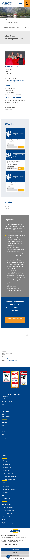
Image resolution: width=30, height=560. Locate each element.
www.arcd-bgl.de (13, 82)
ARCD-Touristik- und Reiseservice (9, 476)
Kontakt (4, 455)
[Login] (27, 3)
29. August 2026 (13, 183)
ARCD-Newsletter (6, 498)
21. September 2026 (14, 140)
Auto (3, 428)
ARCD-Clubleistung (6, 467)
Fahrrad (3, 431)
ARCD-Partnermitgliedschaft (8, 510)
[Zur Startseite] (7, 3)
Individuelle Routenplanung (8, 489)
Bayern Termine (11, 145)
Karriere (7, 411)
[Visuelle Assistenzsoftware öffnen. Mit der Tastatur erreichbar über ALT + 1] (8, 556)
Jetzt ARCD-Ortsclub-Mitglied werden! (15, 320)
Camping (4, 437)
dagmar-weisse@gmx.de (16, 80)
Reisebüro (7, 416)
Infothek (4, 483)
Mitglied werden (5, 519)
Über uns (4, 452)
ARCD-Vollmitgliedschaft (7, 507)
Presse (3, 449)
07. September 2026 (14, 161)
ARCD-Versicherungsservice (8, 479)
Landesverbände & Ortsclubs (8, 526)
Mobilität (4, 425)
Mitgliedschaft (6, 504)
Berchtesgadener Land (12, 168)
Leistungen (5, 461)
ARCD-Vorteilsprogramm (7, 473)
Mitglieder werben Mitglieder (8, 522)
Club (3, 444)
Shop (6, 413)
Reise (3, 441)
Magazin (4, 422)
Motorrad (4, 434)
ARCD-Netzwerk (5, 492)
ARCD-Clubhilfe (5, 470)
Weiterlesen (21, 147)
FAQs (3, 495)
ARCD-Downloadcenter (7, 486)
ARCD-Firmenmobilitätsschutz (9, 516)
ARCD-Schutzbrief (6, 464)
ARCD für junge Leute (7, 513)
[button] (20, 3)
